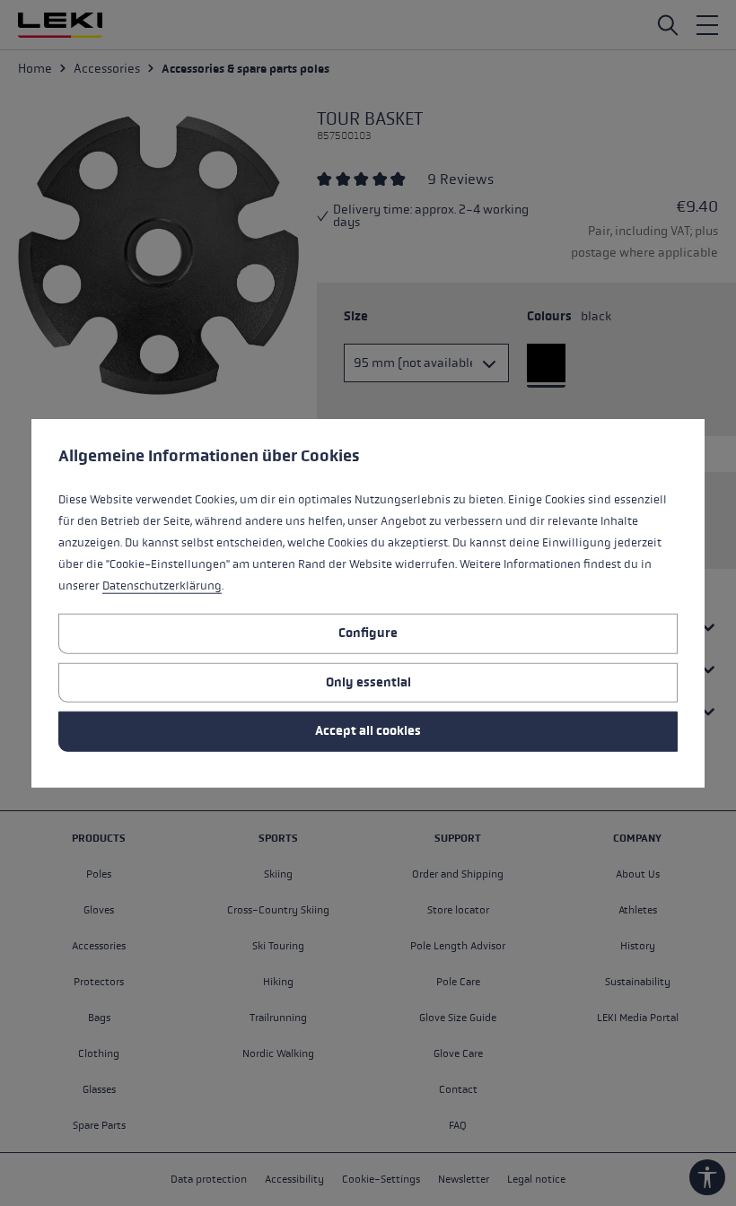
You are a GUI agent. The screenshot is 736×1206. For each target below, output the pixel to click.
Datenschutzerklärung (162, 586)
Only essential (368, 681)
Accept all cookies (368, 730)
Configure (368, 633)
